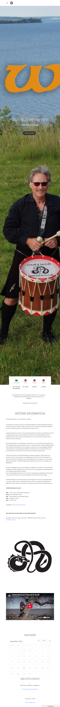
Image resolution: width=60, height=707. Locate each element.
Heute (44, 640)
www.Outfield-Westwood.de (18, 504)
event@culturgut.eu (11, 519)
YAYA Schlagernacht (30, 702)
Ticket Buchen (29, 133)
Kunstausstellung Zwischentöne (30, 689)
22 (24, 668)
